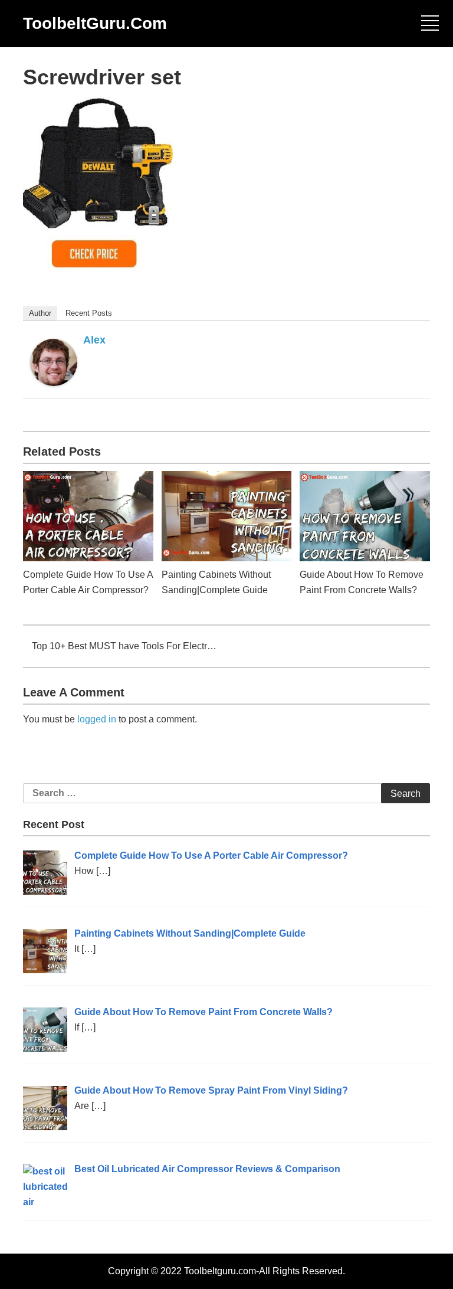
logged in (96, 719)
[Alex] (53, 361)
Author (40, 313)
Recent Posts (88, 313)
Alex (94, 340)
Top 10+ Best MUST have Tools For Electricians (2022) (125, 646)
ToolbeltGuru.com (95, 23)
